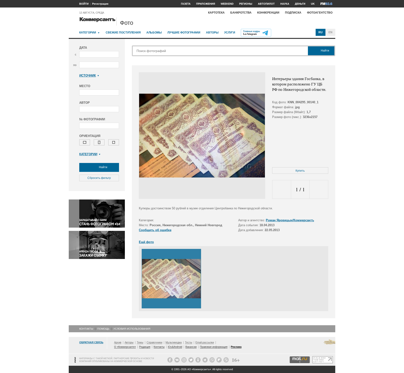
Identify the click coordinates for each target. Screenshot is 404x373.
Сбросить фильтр (99, 178)
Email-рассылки (204, 342)
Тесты (188, 342)
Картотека (216, 12)
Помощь (103, 328)
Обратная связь (91, 342)
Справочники (154, 342)
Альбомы (154, 32)
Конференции (268, 12)
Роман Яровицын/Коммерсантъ (290, 220)
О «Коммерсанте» (125, 346)
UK (313, 3)
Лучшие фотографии (183, 32)
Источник (87, 75)
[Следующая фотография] (319, 189)
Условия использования (131, 328)
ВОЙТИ (84, 3)
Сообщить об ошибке (155, 230)
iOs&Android (175, 346)
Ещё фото (146, 242)
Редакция (144, 346)
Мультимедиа (174, 342)
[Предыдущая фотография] (281, 189)
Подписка (293, 12)
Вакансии (191, 346)
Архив (117, 342)
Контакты (86, 328)
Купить (300, 170)
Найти (102, 167)
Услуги (229, 32)
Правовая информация (213, 346)
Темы (140, 342)
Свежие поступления (123, 32)
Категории (87, 32)
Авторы (212, 32)
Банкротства (241, 12)
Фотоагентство (319, 12)
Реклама (236, 346)
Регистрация (100, 3)
